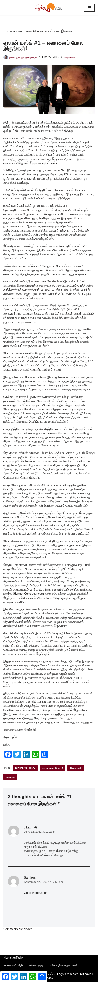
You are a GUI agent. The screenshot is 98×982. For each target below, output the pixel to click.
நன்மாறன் (10, 777)
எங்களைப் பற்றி (13, 965)
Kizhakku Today (25, 768)
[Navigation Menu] (89, 8)
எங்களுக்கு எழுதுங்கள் (63, 965)
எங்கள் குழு (36, 965)
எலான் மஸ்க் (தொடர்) (52, 768)
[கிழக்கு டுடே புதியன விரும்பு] (49, 7)
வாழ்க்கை (69, 57)
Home (7, 31)
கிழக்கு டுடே (76, 768)
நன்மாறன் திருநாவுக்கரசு (23, 57)
